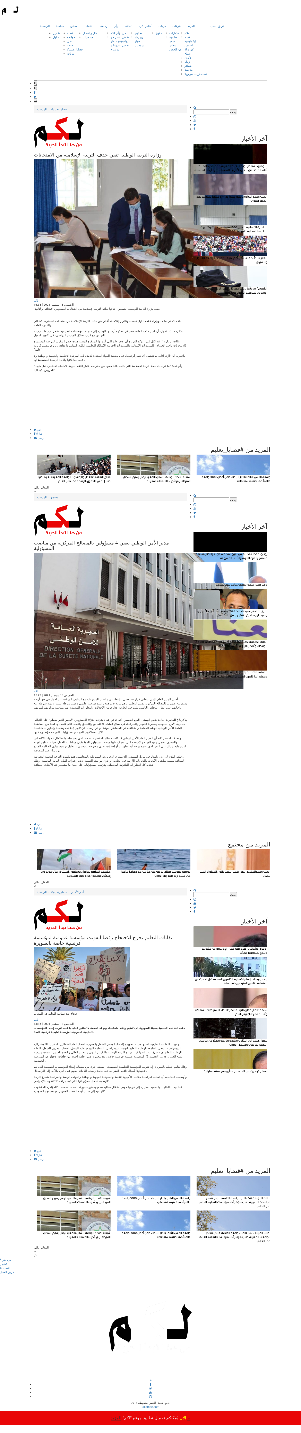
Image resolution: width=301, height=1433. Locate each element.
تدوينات (115, 45)
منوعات (176, 26)
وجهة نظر (116, 41)
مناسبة (173, 37)
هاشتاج (115, 49)
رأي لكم (115, 33)
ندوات (125, 41)
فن (124, 33)
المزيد (191, 26)
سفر (172, 41)
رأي (116, 26)
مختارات (174, 33)
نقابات (71, 53)
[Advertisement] (110, 399)
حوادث (71, 37)
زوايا (187, 61)
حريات (162, 26)
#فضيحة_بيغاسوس (195, 74)
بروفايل (139, 45)
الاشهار (4, 1264)
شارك (39, 433)
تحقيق (138, 33)
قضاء (70, 33)
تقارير (56, 33)
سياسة (60, 26)
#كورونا (189, 49)
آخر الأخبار (77, 892)
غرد (38, 429)
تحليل (56, 37)
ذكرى (187, 57)
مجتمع (74, 26)
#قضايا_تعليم (75, 49)
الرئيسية (45, 26)
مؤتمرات (88, 37)
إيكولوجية (190, 41)
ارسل (40, 438)
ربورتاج (139, 37)
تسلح (187, 53)
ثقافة (128, 26)
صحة (70, 45)
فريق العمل (217, 26)
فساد (187, 37)
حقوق (158, 33)
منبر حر (115, 37)
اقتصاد (89, 26)
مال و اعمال (90, 33)
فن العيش (175, 49)
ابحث (233, 112)
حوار (137, 41)
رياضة (104, 26)
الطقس (189, 45)
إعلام (187, 33)
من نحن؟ (5, 1260)
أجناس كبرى (145, 26)
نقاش (125, 37)
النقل (70, 41)
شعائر (173, 45)
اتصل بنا (5, 1268)
